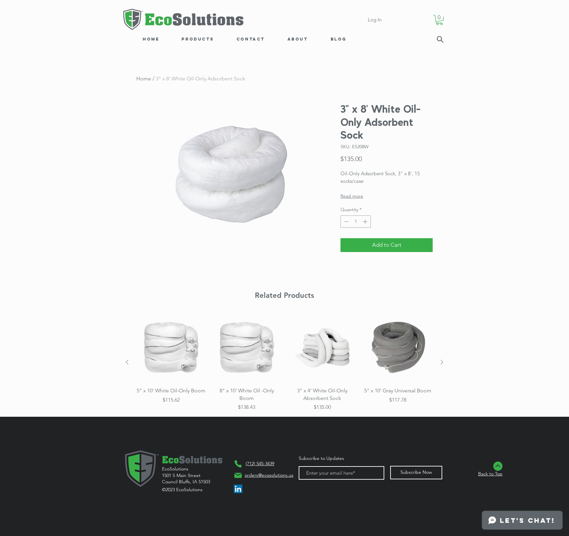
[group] (284, 362)
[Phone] (238, 464)
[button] (439, 20)
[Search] (440, 39)
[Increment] (366, 221)
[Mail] (238, 475)
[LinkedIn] (238, 489)
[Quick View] (171, 347)
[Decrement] (345, 221)
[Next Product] (442, 362)
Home (143, 78)
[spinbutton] (356, 221)
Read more (351, 196)
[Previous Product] (127, 362)
